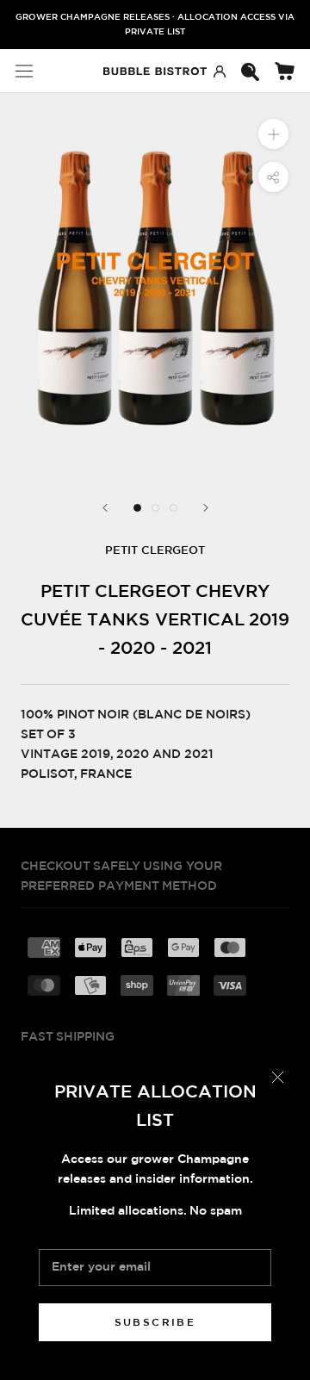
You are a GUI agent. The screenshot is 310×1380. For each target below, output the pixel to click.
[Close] (277, 1077)
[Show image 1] (137, 508)
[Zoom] (273, 134)
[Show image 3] (173, 508)
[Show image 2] (155, 508)
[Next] (205, 508)
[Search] (250, 71)
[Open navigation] (24, 71)
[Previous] (105, 508)
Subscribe (155, 1322)
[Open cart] (284, 71)
